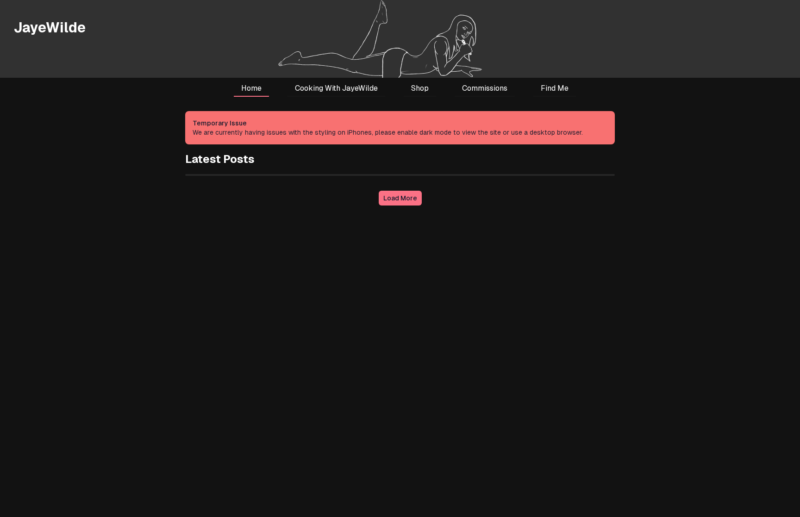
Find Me (555, 88)
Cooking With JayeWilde (336, 88)
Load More (400, 198)
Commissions (484, 88)
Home (251, 88)
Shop (420, 88)
